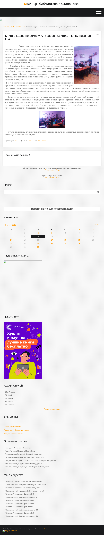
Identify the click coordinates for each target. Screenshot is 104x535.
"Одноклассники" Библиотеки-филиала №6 (21, 516)
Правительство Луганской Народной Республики (23, 454)
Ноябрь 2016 (10, 225)
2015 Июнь (9, 398)
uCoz (45, 529)
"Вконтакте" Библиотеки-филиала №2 (19, 500)
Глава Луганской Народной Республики (20, 451)
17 (52, 240)
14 (11, 240)
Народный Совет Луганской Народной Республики (24, 457)
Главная (6, 27)
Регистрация (49, 170)
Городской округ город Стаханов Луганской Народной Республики (30, 460)
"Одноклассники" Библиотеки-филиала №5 (21, 510)
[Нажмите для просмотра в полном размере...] (52, 129)
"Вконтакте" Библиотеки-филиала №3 (19, 504)
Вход (57, 170)
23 (38, 244)
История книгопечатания (13, 434)
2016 (12, 27)
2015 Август (9, 405)
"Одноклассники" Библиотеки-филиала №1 (21, 497)
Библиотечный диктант (12, 426)
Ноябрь (19, 27)
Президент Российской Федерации (18, 448)
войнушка (42, 141)
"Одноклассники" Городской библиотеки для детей (24, 491)
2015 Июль (9, 401)
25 (65, 244)
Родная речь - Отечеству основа (16, 430)
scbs (29, 141)
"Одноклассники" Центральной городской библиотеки (25, 485)
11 (65, 236)
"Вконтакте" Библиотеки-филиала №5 (19, 507)
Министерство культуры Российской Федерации (23, 464)
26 (79, 244)
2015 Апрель (10, 392)
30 (38, 247)
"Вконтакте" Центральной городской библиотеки (23, 481)
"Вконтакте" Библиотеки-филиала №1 (19, 494)
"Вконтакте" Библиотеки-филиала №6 (19, 513)
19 (79, 240)
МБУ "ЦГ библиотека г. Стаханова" (52, 4)
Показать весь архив (52, 409)
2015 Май (8, 395)
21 (11, 244)
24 (52, 244)
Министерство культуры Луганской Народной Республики (27, 467)
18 (65, 240)
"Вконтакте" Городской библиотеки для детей (22, 488)
